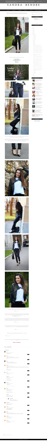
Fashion (19, 10)
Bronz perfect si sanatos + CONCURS (38, 83)
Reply (28, 354)
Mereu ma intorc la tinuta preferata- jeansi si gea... (37, 59)
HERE (18, 61)
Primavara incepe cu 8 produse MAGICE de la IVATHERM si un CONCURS (39, 115)
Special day (37, 94)
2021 (32, 26)
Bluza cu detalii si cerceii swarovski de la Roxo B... (37, 48)
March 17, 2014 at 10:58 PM (9, 407)
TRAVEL (31, 10)
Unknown (7, 388)
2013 (32, 74)
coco (6, 351)
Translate (39, 19)
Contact (14, 10)
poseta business (19, 315)
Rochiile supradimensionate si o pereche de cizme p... (37, 50)
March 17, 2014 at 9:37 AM (9, 352)
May (33, 42)
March (33, 44)
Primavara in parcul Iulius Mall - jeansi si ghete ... (37, 58)
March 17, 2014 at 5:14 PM (9, 395)
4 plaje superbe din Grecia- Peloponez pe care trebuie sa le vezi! (39, 102)
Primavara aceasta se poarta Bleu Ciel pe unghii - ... (37, 47)
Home (8, 10)
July (33, 40)
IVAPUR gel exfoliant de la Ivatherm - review (37, 46)
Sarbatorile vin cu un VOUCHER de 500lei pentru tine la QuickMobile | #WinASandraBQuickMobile (37, 88)
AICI (17, 340)
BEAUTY (25, 10)
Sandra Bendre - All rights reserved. (23, 439)
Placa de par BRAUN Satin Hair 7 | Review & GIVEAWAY (38, 80)
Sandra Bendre (11, 398)
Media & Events (38, 10)
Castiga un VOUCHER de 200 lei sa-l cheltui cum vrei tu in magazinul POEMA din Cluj (37, 107)
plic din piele (21, 320)
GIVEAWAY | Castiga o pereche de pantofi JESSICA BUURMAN (38, 99)
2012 (32, 75)
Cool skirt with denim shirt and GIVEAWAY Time (38, 111)
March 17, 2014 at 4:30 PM (9, 389)
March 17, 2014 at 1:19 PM (9, 383)
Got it (41, 1)
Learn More (37, 1)
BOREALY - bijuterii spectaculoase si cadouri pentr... (38, 49)
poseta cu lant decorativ (13, 326)
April (33, 43)
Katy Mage (7, 382)
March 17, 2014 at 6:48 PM (9, 403)
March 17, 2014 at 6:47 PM (13, 399)
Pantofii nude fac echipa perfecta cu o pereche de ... (37, 51)
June (33, 41)
